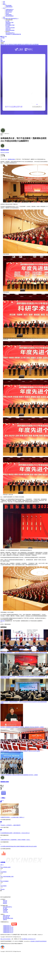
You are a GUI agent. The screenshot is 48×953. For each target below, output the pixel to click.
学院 (4, 17)
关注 (4, 2)
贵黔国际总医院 (11, 159)
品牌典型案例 (9, 14)
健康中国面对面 (9, 10)
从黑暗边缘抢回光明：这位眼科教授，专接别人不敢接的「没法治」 (15, 839)
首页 (4, 1)
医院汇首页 (4, 36)
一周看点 (2, 798)
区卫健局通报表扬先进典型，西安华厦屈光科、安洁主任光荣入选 (15, 833)
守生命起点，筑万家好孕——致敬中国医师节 (10, 825)
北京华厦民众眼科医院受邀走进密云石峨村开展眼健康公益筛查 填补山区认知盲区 (18, 846)
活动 (4, 8)
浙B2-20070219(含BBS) (5, 939)
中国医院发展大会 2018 (8, 931)
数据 (4, 4)
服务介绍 (5, 900)
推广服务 (5, 908)
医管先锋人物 (9, 12)
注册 (4, 41)
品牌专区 (5, 919)
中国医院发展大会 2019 (8, 929)
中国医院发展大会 (10, 9)
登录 (1, 41)
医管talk (7, 13)
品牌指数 (3, 862)
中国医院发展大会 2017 (8, 932)
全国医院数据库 (9, 6)
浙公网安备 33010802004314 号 (29, 939)
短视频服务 (5, 909)
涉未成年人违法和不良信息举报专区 (39, 941)
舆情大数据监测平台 (7, 906)
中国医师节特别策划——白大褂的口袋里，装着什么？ (12, 817)
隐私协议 (5, 903)
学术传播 (5, 910)
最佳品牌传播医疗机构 (8, 918)
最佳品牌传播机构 (10, 15)
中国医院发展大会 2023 (8, 927)
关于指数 (2, 37)
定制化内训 (5, 912)
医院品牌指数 (9, 5)
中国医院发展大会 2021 (8, 928)
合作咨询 (5, 901)
